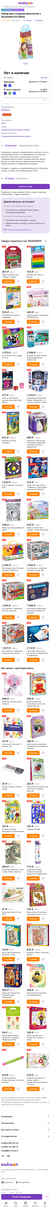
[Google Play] (23, 1182)
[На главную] (25, 5)
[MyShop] (9, 1166)
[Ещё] (47, 1197)
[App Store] (7, 1182)
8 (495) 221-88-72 (9, 1147)
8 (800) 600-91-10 (9, 1143)
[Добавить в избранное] (18, 281)
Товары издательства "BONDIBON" (21, 241)
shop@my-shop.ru (9, 1150)
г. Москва (43, 78)
